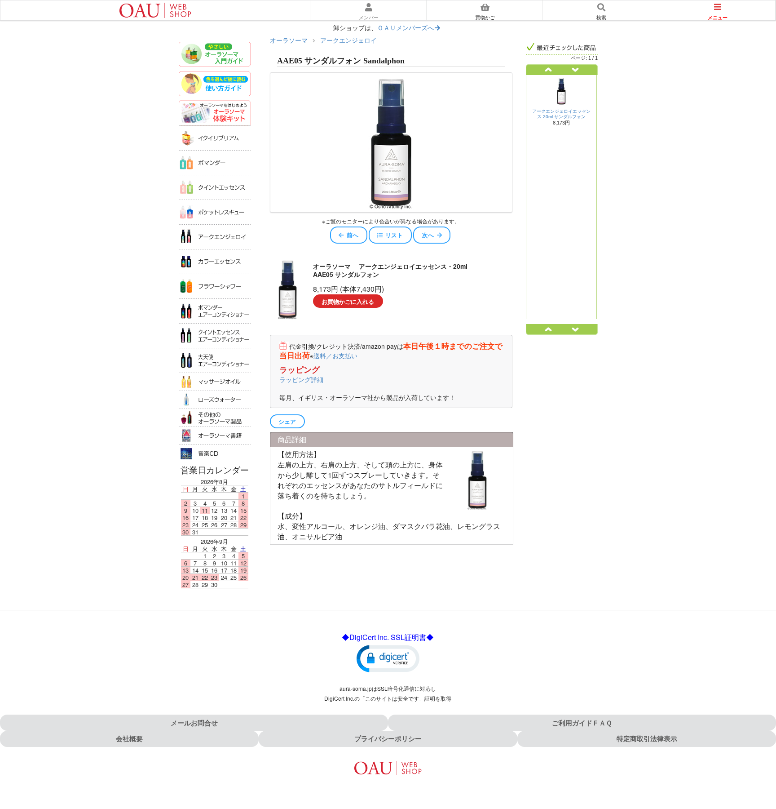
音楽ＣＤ (215, 453)
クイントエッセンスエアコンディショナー (215, 335)
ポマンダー (215, 162)
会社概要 (129, 738)
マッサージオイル (215, 382)
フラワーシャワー (215, 286)
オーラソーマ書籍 (215, 436)
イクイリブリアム (215, 137)
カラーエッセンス (215, 261)
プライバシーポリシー (388, 738)
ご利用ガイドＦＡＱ (582, 723)
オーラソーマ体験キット (215, 112)
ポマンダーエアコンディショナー (215, 310)
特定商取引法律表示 (647, 738)
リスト (394, 235)
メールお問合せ (194, 723)
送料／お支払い (335, 355)
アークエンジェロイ (215, 236)
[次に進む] (580, 69)
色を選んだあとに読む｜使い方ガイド (215, 84)
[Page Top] (759, 763)
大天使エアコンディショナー (215, 360)
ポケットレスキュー (215, 212)
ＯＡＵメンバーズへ (405, 27)
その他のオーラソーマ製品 (215, 418)
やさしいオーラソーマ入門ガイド (215, 55)
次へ (428, 235)
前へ (352, 235)
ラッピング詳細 (301, 379)
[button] (388, 658)
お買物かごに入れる (348, 301)
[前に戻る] (544, 69)
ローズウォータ (215, 400)
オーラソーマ (289, 40)
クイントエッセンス (215, 187)
